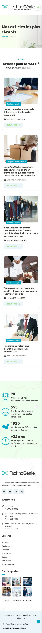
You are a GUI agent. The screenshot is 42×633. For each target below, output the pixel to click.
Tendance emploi (13, 104)
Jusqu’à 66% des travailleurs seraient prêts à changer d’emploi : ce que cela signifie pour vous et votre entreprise (19, 171)
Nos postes (6, 553)
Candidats (5, 550)
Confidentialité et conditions (14, 628)
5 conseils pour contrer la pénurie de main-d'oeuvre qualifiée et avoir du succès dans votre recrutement (21, 232)
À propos (5, 542)
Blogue (13, 37)
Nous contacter (8, 564)
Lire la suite (11, 125)
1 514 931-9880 (11, 519)
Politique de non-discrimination (15, 624)
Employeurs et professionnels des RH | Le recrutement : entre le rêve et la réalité (20, 291)
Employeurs (6, 546)
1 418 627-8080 (11, 529)
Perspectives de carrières (16, 162)
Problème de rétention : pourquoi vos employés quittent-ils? (16, 348)
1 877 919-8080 (11, 509)
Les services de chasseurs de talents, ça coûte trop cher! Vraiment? (19, 112)
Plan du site (6, 561)
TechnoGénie (21, 615)
